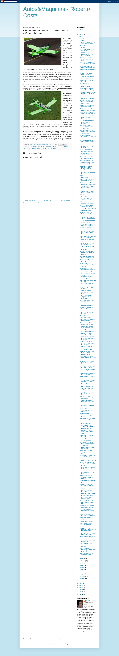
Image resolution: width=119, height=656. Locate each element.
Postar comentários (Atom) (34, 202)
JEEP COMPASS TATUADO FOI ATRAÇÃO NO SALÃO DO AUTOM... (87, 338)
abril (81, 571)
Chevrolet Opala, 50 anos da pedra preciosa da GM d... (87, 327)
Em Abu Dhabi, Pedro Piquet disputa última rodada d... (87, 284)
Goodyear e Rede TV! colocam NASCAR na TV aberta (87, 77)
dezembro (83, 38)
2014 (80, 587)
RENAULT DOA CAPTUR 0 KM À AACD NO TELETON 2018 (88, 459)
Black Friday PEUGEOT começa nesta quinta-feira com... (87, 452)
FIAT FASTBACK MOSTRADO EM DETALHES (87, 540)
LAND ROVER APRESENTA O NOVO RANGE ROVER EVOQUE (87, 146)
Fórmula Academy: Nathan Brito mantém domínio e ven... (86, 188)
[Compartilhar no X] (62, 144)
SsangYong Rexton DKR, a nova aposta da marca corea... (87, 59)
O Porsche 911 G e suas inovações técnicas (86, 154)
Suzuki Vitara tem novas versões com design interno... (86, 525)
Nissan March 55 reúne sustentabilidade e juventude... (86, 545)
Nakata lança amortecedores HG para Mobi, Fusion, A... (87, 202)
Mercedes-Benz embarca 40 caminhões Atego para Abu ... (87, 405)
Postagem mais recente (30, 200)
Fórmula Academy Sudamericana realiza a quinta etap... (86, 277)
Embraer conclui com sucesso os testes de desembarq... (87, 240)
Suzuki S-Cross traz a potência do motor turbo (87, 370)
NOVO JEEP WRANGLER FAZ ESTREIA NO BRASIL (87, 366)
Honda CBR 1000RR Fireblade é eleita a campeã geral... (88, 150)
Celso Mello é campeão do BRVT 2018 (87, 195)
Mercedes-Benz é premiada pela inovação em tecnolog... (87, 122)
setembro (82, 561)
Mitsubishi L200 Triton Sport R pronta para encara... (87, 481)
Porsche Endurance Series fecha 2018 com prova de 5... (87, 233)
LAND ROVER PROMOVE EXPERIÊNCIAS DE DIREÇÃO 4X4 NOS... (86, 168)
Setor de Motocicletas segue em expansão (87, 397)
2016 (80, 583)
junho (81, 567)
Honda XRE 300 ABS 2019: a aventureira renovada (87, 537)
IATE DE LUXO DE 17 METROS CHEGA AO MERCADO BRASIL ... (86, 85)
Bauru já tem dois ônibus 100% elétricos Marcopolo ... (88, 106)
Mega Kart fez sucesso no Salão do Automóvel (86, 308)
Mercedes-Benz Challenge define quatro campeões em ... (87, 142)
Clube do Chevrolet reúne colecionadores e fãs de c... (87, 157)
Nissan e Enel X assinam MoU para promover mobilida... (87, 304)
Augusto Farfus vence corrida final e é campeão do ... (87, 374)
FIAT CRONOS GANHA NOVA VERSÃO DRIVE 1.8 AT (87, 468)
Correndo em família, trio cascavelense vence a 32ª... (87, 323)
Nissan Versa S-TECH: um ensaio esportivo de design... (86, 555)
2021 (80, 30)
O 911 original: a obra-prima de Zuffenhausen (88, 176)
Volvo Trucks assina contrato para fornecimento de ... (87, 301)
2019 (80, 34)
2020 (80, 32)
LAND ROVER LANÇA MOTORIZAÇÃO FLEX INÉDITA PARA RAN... (86, 54)
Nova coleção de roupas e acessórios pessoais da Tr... (87, 269)
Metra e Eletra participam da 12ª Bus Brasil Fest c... (87, 206)
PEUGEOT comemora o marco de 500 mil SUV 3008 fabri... (87, 63)
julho (81, 565)
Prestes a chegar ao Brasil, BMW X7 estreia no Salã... (87, 97)
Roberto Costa (90, 600)
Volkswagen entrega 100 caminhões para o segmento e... (88, 137)
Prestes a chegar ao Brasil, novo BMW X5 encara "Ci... (87, 183)
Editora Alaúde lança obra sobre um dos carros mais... (87, 272)
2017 (80, 581)
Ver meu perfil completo (83, 632)
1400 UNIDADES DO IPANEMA (37, 146)
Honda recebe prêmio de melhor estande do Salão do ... (88, 358)
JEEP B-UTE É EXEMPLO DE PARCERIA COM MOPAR (87, 494)
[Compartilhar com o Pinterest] (66, 144)
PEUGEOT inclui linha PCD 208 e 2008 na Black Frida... (87, 218)
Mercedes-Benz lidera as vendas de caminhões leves (87, 330)
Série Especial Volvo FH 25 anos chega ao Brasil (87, 180)
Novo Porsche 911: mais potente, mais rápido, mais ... (88, 67)
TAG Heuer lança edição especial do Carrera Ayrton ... (87, 486)
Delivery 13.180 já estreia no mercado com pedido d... (87, 506)
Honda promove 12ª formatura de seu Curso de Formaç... (87, 89)
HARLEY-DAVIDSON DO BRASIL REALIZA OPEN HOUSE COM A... (87, 343)
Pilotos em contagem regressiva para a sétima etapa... (87, 511)
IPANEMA (34, 148)
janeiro (82, 578)
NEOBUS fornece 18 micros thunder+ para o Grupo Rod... (87, 363)
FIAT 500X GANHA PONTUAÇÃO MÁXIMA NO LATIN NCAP (87, 550)
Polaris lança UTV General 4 (87, 517)
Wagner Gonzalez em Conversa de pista (85, 316)
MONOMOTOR (40, 148)
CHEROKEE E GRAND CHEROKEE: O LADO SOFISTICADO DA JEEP (87, 348)
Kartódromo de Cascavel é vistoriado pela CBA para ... (87, 334)
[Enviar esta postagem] (55, 144)
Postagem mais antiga (65, 200)
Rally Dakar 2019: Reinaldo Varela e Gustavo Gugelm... (87, 257)
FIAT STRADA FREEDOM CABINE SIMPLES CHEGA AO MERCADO (87, 132)
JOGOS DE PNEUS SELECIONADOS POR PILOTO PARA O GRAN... (87, 385)
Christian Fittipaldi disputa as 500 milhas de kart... (87, 228)
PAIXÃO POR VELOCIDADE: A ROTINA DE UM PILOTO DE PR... (87, 172)
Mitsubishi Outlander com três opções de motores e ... (87, 520)
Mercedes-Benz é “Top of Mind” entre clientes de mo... (88, 209)
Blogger (67, 644)
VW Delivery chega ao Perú (87, 160)
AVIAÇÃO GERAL (59, 146)
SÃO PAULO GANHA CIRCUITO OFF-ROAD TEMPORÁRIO (86, 127)
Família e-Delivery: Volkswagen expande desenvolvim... (86, 410)
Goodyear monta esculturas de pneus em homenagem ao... (87, 109)
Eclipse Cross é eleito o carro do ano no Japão (87, 221)
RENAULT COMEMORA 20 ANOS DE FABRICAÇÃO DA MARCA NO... (88, 464)
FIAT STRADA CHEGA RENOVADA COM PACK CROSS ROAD (87, 447)
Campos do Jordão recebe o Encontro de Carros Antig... (87, 401)
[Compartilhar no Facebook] (64, 144)
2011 (80, 594)
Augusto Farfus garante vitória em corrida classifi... (87, 377)
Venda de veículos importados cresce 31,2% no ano (87, 381)
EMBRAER (29, 148)
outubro (82, 558)
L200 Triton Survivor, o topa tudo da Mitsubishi (87, 422)
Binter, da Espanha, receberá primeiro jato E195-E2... (87, 419)
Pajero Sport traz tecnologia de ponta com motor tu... (88, 533)
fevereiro (82, 576)
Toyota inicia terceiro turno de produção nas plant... (87, 389)
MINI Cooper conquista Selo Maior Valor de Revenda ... (87, 443)
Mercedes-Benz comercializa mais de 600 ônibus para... (87, 456)
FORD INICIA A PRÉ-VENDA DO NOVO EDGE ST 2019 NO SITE (87, 253)
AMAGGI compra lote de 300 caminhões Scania (87, 243)
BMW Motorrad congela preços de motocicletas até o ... (88, 70)
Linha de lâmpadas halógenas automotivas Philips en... (87, 225)
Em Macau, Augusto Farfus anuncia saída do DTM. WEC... (86, 432)
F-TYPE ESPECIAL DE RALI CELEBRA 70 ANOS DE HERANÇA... (87, 248)
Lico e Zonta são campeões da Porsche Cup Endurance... (87, 192)
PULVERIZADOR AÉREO (50, 148)
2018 (80, 36)
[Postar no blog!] (60, 144)
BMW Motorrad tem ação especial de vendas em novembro (86, 477)
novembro (83, 40)
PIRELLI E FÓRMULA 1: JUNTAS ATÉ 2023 (86, 199)
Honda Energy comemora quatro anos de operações (87, 113)
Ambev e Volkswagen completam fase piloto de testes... (87, 472)
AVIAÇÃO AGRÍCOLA (50, 146)
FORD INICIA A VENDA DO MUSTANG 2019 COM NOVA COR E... (86, 102)
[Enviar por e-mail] (59, 144)
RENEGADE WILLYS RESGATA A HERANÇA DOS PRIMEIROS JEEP (88, 530)
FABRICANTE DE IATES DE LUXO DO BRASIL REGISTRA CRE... (87, 353)
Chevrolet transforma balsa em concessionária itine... (87, 163)
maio (81, 569)
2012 (80, 592)
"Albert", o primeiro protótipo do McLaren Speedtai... (88, 237)
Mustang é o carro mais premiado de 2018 (86, 74)
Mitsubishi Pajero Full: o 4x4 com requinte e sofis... (87, 439)
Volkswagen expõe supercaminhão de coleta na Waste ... (88, 265)
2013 (80, 589)
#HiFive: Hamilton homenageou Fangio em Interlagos (87, 415)
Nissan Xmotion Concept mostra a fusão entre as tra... (88, 514)
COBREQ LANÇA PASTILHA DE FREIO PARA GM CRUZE (87, 393)
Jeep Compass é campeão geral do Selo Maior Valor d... (87, 117)
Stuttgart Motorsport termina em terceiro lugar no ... (88, 320)
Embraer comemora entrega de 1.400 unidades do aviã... (88, 43)
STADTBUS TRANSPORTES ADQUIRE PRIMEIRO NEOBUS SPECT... (87, 297)
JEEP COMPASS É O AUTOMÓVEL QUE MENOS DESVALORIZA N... (87, 427)
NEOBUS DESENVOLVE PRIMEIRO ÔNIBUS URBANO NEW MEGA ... (87, 214)
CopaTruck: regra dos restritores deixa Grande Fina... (87, 292)
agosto (82, 563)
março (82, 574)
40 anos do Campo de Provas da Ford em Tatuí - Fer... (87, 50)
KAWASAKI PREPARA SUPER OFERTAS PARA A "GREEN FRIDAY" (87, 312)
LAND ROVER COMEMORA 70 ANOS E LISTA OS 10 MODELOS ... (88, 490)
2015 (80, 585)
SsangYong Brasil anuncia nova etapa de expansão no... (87, 502)
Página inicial (47, 200)
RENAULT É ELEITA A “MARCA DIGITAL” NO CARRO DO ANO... (88, 94)
